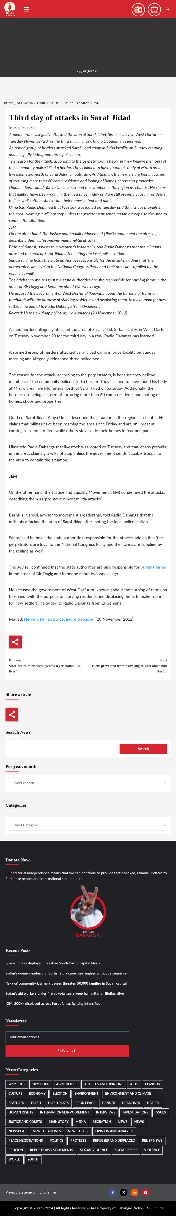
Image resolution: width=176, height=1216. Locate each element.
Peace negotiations (25, 1140)
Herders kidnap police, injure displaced (59, 619)
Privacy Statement (20, 1192)
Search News (18, 732)
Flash (36, 1103)
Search (143, 749)
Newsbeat (17, 1131)
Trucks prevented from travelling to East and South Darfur (128, 665)
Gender (108, 1103)
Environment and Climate (128, 1093)
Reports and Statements (51, 1150)
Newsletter (78, 1131)
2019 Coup (16, 1084)
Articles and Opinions (103, 1084)
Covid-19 (152, 1084)
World (14, 1159)
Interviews (106, 1112)
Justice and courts (25, 1122)
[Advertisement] (88, 32)
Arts (134, 1084)
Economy (37, 1093)
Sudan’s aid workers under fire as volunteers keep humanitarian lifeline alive (65, 993)
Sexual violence (94, 1150)
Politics (56, 1140)
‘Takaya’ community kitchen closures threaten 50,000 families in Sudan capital (66, 983)
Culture (15, 1093)
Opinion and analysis (114, 1131)
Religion (15, 1150)
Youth (33, 1159)
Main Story (59, 1122)
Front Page (85, 1103)
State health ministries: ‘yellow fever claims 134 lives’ (45, 665)
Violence (152, 1150)
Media (80, 1122)
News (122, 1122)
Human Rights (20, 1112)
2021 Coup (40, 1084)
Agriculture (66, 1084)
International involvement (64, 1112)
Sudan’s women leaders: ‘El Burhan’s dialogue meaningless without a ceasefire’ (66, 973)
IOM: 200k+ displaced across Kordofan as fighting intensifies (53, 1003)
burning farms (153, 567)
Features (16, 1103)
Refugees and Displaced (114, 1140)
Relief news (152, 1140)
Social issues (126, 1150)
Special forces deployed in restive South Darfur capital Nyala (53, 963)
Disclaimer (48, 1192)
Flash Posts (58, 1103)
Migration (102, 1122)
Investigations (135, 1112)
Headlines (131, 1103)
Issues (160, 1112)
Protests (78, 1140)
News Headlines (47, 1131)
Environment (86, 1093)
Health (153, 1103)
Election (60, 1093)
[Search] (167, 9)
